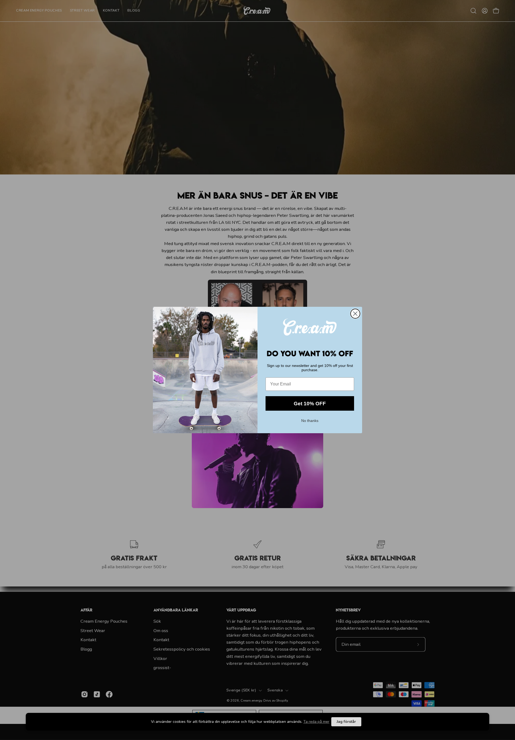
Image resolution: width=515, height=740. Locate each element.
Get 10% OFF (310, 403)
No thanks (309, 420)
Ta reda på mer (316, 721)
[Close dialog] (355, 313)
